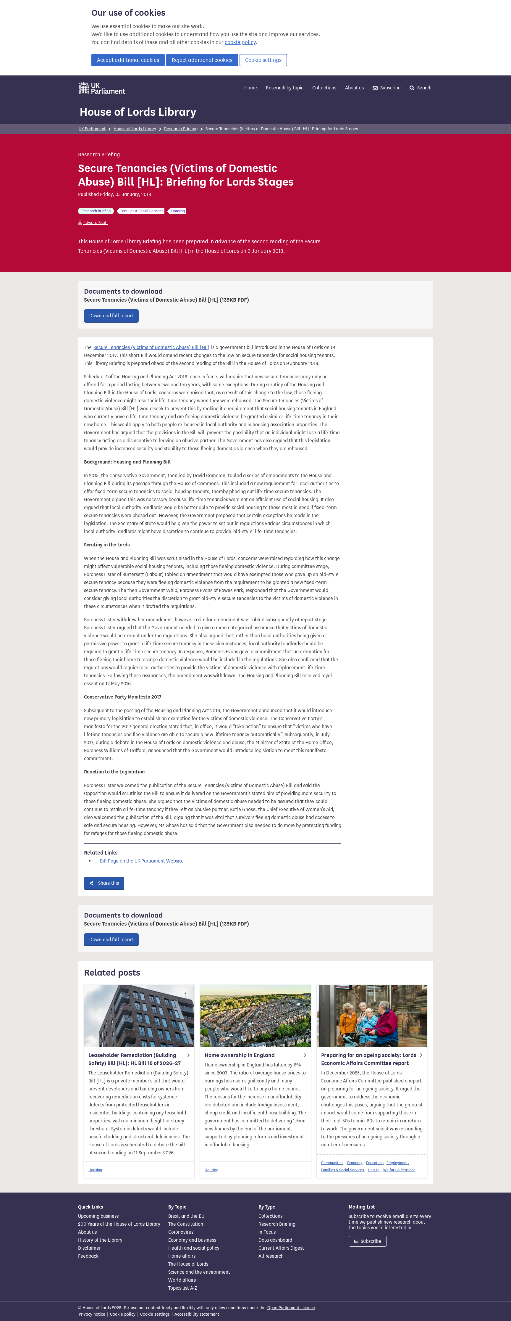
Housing (95, 1170)
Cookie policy (122, 1314)
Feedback (88, 1256)
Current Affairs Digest (281, 1248)
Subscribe (390, 88)
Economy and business (192, 1240)
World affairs (182, 1280)
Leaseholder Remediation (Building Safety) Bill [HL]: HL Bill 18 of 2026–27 (134, 1059)
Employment (397, 1163)
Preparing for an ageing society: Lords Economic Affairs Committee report (368, 1059)
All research (271, 1256)
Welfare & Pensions (399, 1170)
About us (354, 88)
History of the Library (100, 1240)
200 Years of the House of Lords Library (119, 1224)
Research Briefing (181, 128)
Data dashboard (275, 1240)
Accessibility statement (196, 1314)
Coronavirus (180, 1232)
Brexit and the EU (186, 1216)
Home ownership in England (240, 1055)
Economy (354, 1163)
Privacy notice (92, 1314)
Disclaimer (89, 1248)
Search (423, 88)
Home (250, 88)
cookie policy (240, 42)
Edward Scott (95, 222)
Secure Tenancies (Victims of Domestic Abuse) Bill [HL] (151, 347)
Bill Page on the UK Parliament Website (142, 861)
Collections (324, 88)
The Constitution (185, 1224)
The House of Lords (188, 1264)
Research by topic (284, 88)
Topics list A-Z (182, 1288)
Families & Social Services (342, 1170)
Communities (332, 1163)
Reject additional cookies (202, 60)
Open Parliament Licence (291, 1307)
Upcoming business (98, 1216)
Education (374, 1163)
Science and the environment (199, 1272)
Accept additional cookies (128, 60)
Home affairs (181, 1256)
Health (373, 1170)
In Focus (267, 1232)
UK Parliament (92, 128)
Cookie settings (263, 60)
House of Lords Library (138, 112)
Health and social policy (193, 1248)
